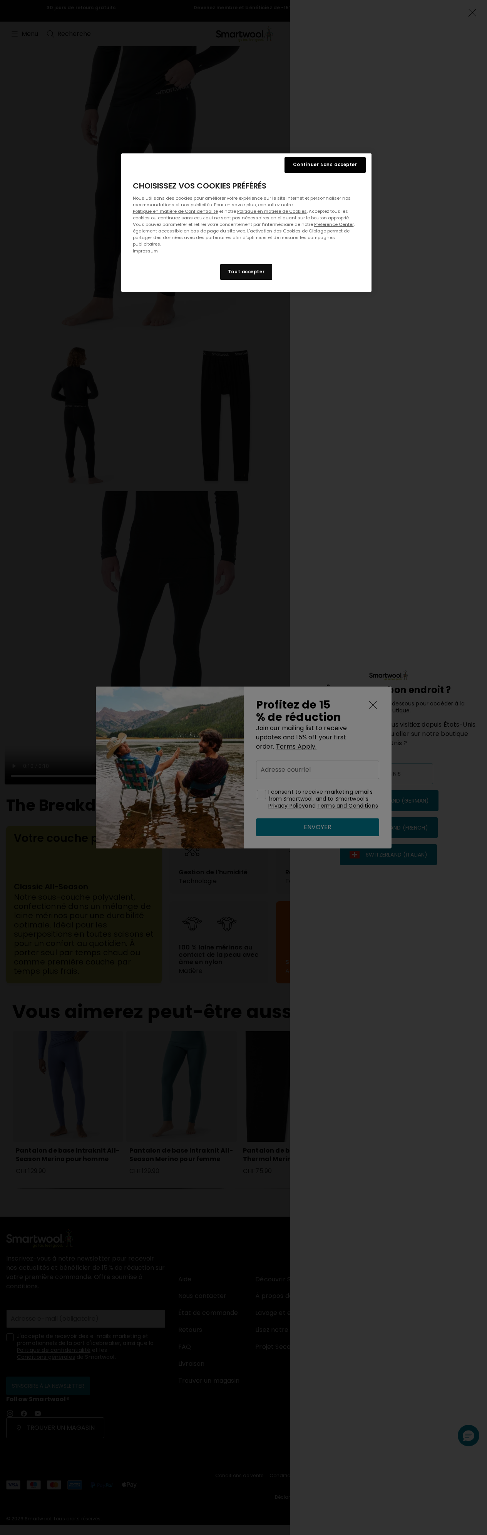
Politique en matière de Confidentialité (175, 211)
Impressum (145, 251)
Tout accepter (246, 272)
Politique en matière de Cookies (272, 211)
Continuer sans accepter (325, 165)
